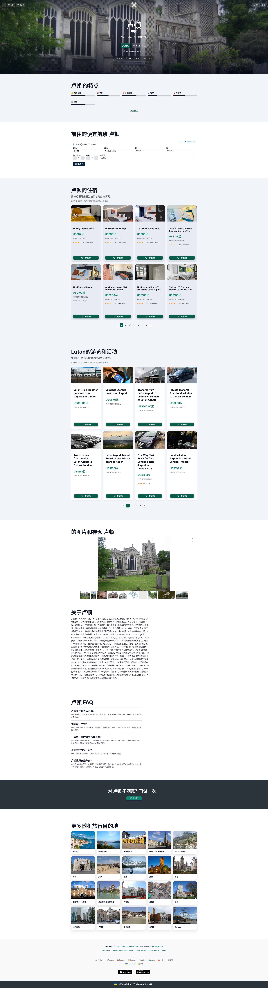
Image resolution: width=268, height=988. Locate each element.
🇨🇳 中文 (160, 960)
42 (147, 325)
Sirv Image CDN (157, 946)
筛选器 (138, 46)
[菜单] (4, 5)
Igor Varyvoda (123, 946)
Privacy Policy (154, 950)
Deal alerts (106, 950)
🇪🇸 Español (121, 960)
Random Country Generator (123, 950)
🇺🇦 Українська (130, 964)
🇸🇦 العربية (152, 960)
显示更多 (134, 111)
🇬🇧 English (99, 960)
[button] (194, 540)
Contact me (133, 946)
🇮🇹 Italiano (142, 960)
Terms (163, 950)
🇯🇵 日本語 (169, 960)
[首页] (134, 5)
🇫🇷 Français (110, 960)
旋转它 (126, 46)
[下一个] (151, 325)
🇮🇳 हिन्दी (140, 964)
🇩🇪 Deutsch (132, 960)
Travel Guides (141, 950)
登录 (263, 5)
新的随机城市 (134, 798)
